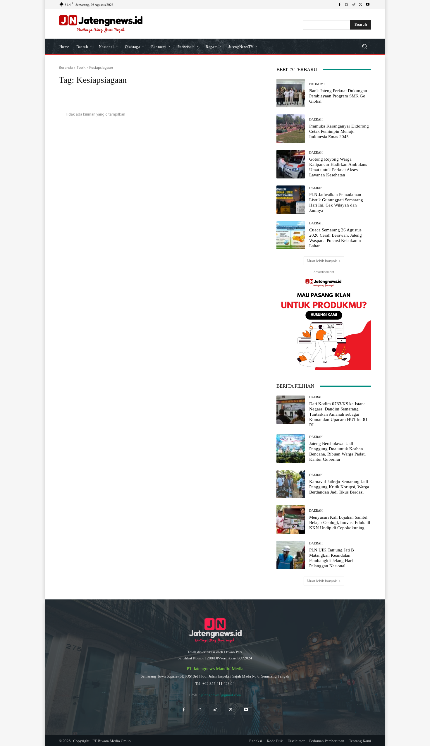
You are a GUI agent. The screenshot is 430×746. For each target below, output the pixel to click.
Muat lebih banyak (322, 260)
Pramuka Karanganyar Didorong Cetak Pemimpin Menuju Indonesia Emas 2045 (339, 131)
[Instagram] (346, 4)
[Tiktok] (215, 709)
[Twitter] (230, 709)
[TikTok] (353, 4)
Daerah (316, 119)
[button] (364, 46)
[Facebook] (339, 4)
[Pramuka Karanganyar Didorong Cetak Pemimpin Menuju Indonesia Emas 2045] (290, 128)
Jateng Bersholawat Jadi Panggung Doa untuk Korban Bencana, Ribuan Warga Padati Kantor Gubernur (337, 451)
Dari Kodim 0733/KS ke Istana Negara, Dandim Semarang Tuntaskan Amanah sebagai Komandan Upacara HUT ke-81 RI (338, 414)
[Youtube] (367, 4)
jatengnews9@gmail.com (221, 695)
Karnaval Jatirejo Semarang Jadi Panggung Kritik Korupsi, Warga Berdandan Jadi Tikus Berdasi (339, 486)
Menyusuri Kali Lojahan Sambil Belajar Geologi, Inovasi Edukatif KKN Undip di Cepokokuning (339, 522)
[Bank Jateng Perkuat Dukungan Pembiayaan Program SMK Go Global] (290, 93)
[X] (360, 4)
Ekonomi (317, 84)
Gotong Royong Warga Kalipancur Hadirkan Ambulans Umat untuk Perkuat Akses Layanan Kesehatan (338, 167)
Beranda (66, 67)
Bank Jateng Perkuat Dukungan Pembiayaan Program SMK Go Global (338, 96)
